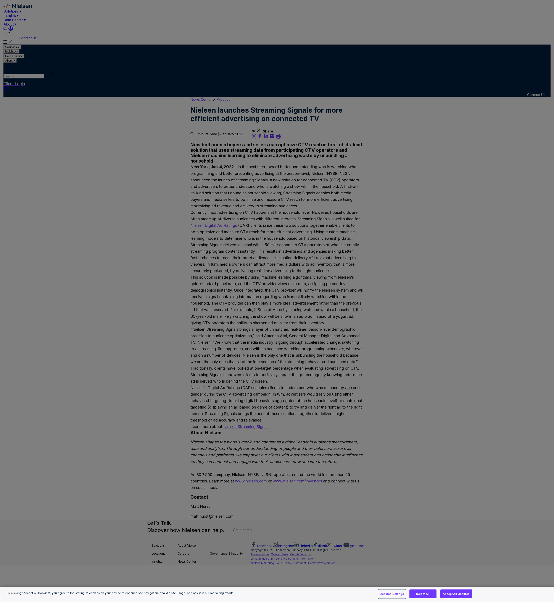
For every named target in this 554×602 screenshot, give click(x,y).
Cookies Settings (392, 594)
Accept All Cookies (456, 594)
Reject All (423, 594)
